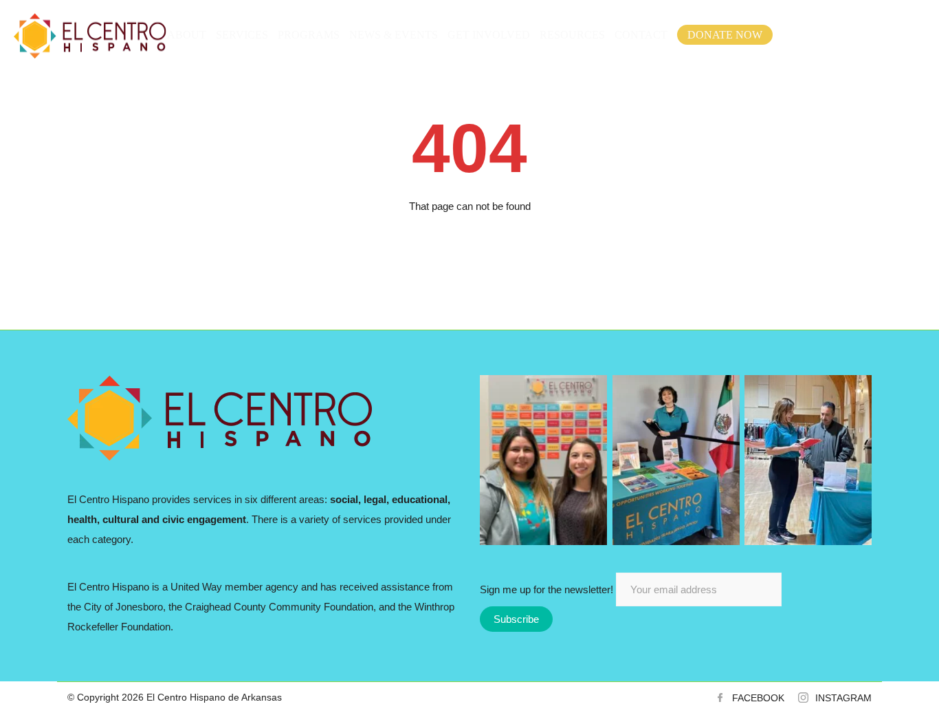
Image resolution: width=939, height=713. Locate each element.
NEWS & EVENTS (393, 35)
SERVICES (242, 35)
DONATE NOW (724, 35)
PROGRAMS (309, 35)
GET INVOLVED (489, 35)
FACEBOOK (758, 697)
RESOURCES (572, 35)
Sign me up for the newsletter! (548, 589)
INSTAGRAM (843, 697)
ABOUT (186, 35)
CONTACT (641, 35)
